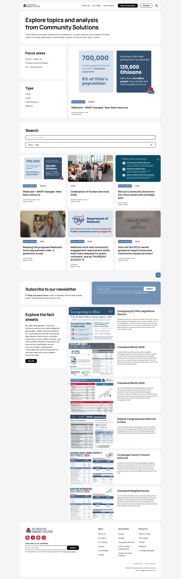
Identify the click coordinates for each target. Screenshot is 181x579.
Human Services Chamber (125, 554)
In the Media (103, 551)
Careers (101, 546)
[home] (35, 5)
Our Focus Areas (128, 5)
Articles (142, 542)
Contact (101, 555)
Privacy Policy (138, 563)
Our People (102, 542)
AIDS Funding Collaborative (123, 547)
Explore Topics (145, 534)
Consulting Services (126, 542)
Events (121, 534)
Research (142, 546)
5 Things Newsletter (147, 551)
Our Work (97, 5)
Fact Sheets (108, 5)
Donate (146, 5)
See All (31, 361)
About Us (86, 5)
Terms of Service (150, 563)
